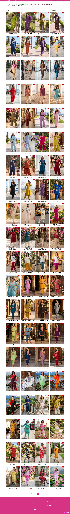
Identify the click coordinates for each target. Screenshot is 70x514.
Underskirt (22, 5)
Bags (25, 5)
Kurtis (52, 4)
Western (18, 5)
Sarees (13, 4)
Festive (16, 4)
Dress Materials (14, 5)
